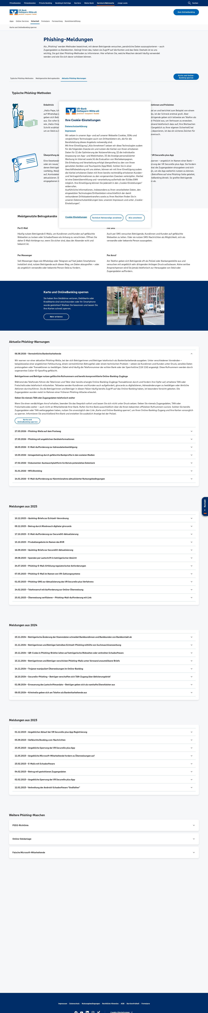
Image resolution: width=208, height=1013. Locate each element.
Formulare (145, 1004)
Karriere (77, 3)
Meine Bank (89, 3)
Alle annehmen (135, 218)
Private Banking (45, 3)
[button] (104, 354)
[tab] (11, 21)
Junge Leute (122, 3)
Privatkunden (15, 3)
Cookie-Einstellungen (76, 217)
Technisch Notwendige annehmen (107, 218)
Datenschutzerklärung (76, 126)
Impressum (62, 1004)
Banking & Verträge (63, 3)
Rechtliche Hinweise (110, 1004)
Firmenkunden (30, 3)
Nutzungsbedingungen (91, 1004)
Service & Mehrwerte (105, 3)
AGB (122, 1004)
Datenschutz (74, 1004)
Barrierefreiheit (133, 1004)
